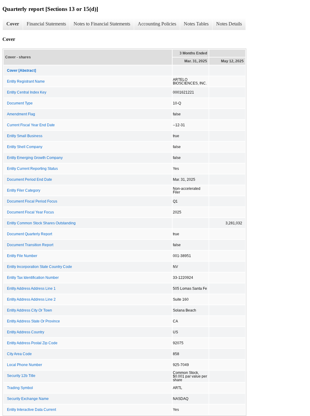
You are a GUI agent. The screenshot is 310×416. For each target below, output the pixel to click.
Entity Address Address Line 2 (31, 299)
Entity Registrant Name (26, 81)
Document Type (20, 103)
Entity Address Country (25, 332)
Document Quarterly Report (29, 234)
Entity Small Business (24, 136)
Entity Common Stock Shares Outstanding (41, 223)
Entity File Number (22, 256)
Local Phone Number (24, 365)
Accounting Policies (157, 23)
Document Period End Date (29, 179)
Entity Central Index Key (26, 92)
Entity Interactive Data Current (31, 409)
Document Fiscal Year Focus (30, 212)
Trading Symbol (20, 388)
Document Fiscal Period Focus (32, 201)
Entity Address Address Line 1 (31, 288)
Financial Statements (46, 23)
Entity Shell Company (24, 147)
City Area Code (19, 354)
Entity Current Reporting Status (32, 168)
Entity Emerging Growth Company (35, 158)
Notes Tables (196, 23)
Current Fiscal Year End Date (31, 125)
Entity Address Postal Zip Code (32, 343)
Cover (12, 23)
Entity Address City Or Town (29, 310)
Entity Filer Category (23, 190)
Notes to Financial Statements (102, 23)
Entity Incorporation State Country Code (39, 267)
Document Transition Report (30, 245)
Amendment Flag (21, 114)
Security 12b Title (21, 376)
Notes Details (229, 23)
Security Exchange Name (28, 399)
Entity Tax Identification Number (33, 277)
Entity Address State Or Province (33, 321)
